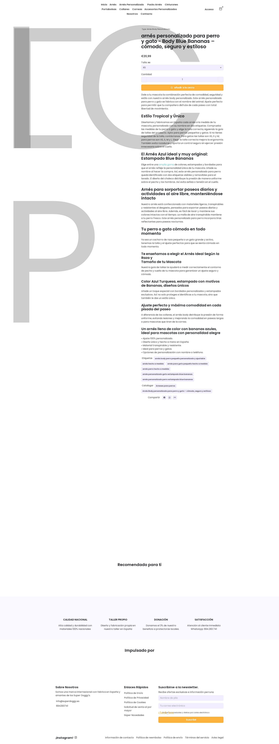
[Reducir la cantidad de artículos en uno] (144, 79)
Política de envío (173, 737)
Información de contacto (119, 737)
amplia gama (166, 164)
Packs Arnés (154, 4)
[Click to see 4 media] (104, 539)
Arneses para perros (165, 386)
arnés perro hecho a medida (156, 369)
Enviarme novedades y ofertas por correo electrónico (185, 712)
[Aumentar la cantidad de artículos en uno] (220, 79)
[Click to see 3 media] (90, 539)
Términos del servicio (197, 737)
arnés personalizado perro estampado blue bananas (168, 379)
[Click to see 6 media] (132, 539)
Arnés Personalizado (131, 4)
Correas (137, 9)
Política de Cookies (135, 702)
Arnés (113, 4)
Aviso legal (217, 737)
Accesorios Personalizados (160, 9)
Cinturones (171, 4)
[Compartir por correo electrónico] (175, 397)
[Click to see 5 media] (117, 539)
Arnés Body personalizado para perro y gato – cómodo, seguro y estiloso (177, 391)
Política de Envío (133, 693)
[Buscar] (216, 9)
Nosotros (132, 14)
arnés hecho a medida (153, 363)
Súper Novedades (134, 715)
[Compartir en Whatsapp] (170, 397)
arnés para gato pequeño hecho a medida (187, 363)
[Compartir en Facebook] (164, 397)
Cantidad (146, 74)
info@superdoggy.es (67, 701)
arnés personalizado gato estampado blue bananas (167, 374)
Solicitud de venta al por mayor (138, 708)
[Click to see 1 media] (62, 539)
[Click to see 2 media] (75, 539)
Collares (124, 9)
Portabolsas (109, 9)
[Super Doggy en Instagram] (76, 737)
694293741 (62, 706)
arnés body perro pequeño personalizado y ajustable (180, 358)
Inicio (104, 4)
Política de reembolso (148, 737)
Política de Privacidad (136, 697)
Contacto (146, 14)
